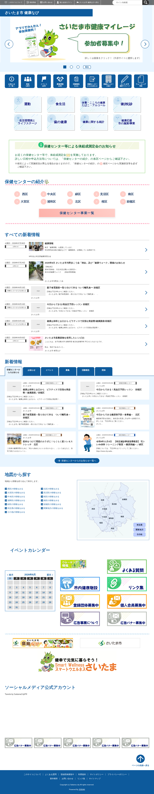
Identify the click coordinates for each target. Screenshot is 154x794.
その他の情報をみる (16, 512)
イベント (49, 370)
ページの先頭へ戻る (140, 765)
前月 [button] (11, 575)
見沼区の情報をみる (52, 493)
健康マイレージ (125, 85)
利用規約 (82, 774)
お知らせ (31, 370)
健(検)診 (127, 104)
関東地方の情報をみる (53, 508)
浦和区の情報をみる (16, 500)
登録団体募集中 (67, 774)
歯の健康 (60, 122)
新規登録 (33, 2)
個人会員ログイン (66, 2)
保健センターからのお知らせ (13, 371)
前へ (9, 44)
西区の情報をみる (15, 489)
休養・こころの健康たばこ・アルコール (93, 104)
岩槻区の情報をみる (52, 504)
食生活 (60, 104)
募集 (68, 370)
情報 (141, 85)
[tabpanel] (77, 421)
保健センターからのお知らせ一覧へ (78, 460)
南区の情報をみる (51, 500)
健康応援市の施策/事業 (126, 122)
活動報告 (86, 370)
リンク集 (81, 779)
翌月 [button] (49, 575)
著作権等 (54, 779)
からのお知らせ (92, 85)
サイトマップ (95, 779)
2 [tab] (71, 66)
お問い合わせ (47, 2)
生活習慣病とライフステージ (27, 122)
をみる (76, 85)
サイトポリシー (96, 774)
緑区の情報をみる (15, 504)
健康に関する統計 (93, 121)
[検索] (145, 2)
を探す (28, 85)
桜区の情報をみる (51, 497)
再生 (87, 67)
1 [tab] (64, 66)
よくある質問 (51, 774)
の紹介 (108, 85)
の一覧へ (11, 85)
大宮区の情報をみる (16, 493)
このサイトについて (15, 2)
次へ (145, 44)
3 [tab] (78, 66)
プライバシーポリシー (117, 774)
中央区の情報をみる (16, 497)
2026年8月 (30, 574)
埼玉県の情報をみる (16, 508)
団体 (104, 370)
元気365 (82, 789)
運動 (27, 104)
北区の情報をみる (51, 489)
